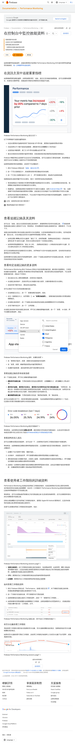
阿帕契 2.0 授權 (56, 670)
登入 (71, 2)
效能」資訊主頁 (31, 168)
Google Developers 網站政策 (12, 672)
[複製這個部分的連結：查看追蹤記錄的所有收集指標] (31, 373)
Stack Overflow (55, 689)
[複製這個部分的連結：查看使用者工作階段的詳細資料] (50, 481)
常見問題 (53, 702)
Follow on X (30, 692)
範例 (3, 692)
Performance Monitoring (31, 8)
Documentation (9, 8)
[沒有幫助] (69, 28)
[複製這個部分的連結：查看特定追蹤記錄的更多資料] (39, 265)
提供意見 (66, 33)
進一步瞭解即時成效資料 (21, 65)
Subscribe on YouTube (33, 696)
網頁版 (29, 55)
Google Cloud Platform (9, 724)
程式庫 (4, 696)
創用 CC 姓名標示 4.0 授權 (34, 670)
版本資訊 (53, 696)
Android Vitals (55, 189)
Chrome (4, 717)
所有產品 (5, 727)
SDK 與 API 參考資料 (8, 689)
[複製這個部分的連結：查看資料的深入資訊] (23, 438)
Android (19, 55)
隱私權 (9, 735)
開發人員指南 (6, 686)
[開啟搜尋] (48, 2)
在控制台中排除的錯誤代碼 (39, 432)
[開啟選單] (3, 2)
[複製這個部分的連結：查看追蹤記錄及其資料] (37, 218)
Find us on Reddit (32, 689)
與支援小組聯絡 (55, 686)
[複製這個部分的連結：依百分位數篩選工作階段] (27, 624)
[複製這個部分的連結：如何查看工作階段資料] (25, 584)
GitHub (4, 699)
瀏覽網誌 (29, 686)
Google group (55, 692)
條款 (3, 735)
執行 (42, 28)
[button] (37, 201)
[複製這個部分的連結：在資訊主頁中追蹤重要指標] (43, 73)
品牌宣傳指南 (55, 699)
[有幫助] (66, 28)
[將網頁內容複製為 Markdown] (53, 33)
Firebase (6, 28)
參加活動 (29, 699)
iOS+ (7, 55)
